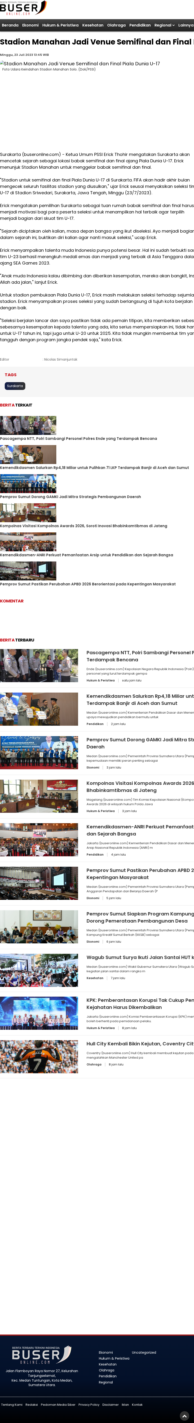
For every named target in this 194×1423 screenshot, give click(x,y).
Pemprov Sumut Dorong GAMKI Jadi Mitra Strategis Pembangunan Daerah (70, 496)
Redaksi (32, 1404)
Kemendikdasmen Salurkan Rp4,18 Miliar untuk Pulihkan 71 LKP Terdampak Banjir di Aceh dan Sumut (94, 467)
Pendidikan (140, 25)
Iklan (125, 1404)
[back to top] (184, 1416)
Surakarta (15, 386)
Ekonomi (30, 25)
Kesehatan (92, 25)
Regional (162, 25)
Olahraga (116, 25)
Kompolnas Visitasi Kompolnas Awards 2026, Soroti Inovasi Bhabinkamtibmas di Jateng (83, 525)
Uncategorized (144, 1352)
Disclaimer (110, 1404)
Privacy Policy (89, 1404)
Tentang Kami (11, 1404)
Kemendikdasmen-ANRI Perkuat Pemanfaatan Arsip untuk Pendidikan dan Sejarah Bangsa (86, 554)
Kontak (137, 1404)
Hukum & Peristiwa (60, 25)
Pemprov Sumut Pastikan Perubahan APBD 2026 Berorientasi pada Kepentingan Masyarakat (88, 584)
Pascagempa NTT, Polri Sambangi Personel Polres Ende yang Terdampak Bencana (78, 438)
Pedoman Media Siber (58, 1404)
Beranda (10, 25)
